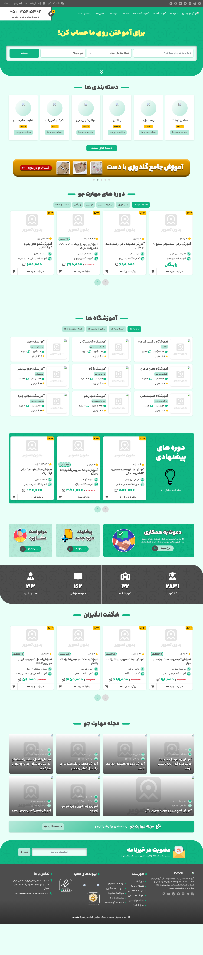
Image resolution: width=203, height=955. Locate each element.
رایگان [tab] (77, 205)
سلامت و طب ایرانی (97, 347)
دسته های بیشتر (101, 148)
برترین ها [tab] (134, 329)
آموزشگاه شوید (141, 14)
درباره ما (113, 14)
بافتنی (117, 120)
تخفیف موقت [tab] (141, 205)
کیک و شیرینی (54, 120)
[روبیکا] (185, 3)
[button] (109, 179)
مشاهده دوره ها (179, 132)
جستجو (24, 53)
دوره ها (174, 14)
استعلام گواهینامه (114, 903)
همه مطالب (55, 826)
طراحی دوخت (180, 120)
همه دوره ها (62, 205)
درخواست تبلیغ (116, 884)
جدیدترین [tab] (123, 205)
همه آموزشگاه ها (73, 329)
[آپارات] (199, 3)
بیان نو (76, 917)
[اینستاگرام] (190, 3)
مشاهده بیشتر (173, 490)
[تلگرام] (194, 3)
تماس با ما (100, 14)
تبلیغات (125, 14)
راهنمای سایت (83, 14)
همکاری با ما (137, 886)
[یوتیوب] (175, 3)
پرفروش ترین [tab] (105, 205)
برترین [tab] (89, 205)
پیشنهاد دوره (117, 898)
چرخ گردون (138, 905)
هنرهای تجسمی (23, 120)
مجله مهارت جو (136, 900)
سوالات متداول (136, 896)
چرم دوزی (148, 120)
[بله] (180, 3)
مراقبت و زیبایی (86, 120)
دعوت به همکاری (115, 888)
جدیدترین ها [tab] (117, 329)
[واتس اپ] (171, 3)
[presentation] (97, 282)
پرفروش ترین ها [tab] (96, 329)
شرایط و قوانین (136, 891)
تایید (26, 852)
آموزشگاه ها (159, 14)
